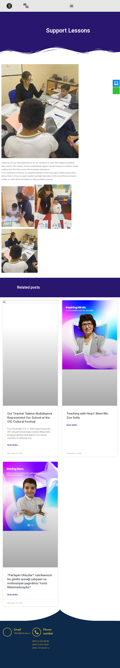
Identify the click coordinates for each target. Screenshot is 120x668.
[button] (71, 6)
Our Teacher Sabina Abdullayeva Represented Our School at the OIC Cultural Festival (29, 417)
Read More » (13, 445)
